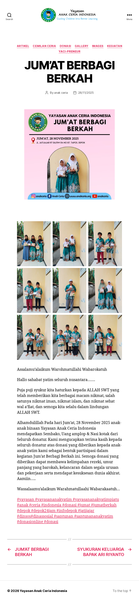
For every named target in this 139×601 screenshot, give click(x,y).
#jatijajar (86, 510)
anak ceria (61, 92)
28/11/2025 (86, 92)
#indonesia (51, 505)
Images (98, 46)
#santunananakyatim (93, 516)
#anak (22, 505)
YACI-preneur (70, 51)
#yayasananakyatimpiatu (96, 499)
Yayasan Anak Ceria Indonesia (43, 591)
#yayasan (25, 499)
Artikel (23, 46)
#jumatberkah (104, 505)
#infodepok (66, 510)
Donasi (65, 46)
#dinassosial (42, 516)
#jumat (83, 505)
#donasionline (30, 521)
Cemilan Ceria (44, 46)
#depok (23, 510)
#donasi (69, 505)
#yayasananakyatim (53, 499)
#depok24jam (43, 510)
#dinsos (24, 516)
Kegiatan (114, 46)
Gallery (82, 46)
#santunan (63, 516)
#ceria (34, 505)
